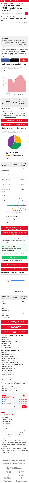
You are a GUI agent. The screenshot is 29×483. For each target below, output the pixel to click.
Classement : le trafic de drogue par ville (14, 331)
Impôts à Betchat (7, 370)
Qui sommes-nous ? (6, 460)
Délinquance (13, 3)
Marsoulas (4, 18)
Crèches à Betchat (7, 372)
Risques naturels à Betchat (9, 356)
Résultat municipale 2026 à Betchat (11, 385)
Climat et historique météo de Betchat (12, 364)
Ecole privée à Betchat (8, 374)
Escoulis (9, 17)
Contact (6, 462)
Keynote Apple (6, 425)
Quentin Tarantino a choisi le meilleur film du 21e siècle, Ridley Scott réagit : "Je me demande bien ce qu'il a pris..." (15, 450)
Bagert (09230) (6, 339)
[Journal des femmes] (8, 472)
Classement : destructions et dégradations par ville (14, 228)
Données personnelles (6, 463)
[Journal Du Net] (8, 475)
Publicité (25, 460)
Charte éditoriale (19, 460)
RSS (17, 462)
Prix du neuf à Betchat (8, 378)
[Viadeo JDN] (21, 478)
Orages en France (7, 419)
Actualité (6, 3)
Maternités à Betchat (7, 376)
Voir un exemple (22, 399)
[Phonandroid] (21, 481)
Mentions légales (5, 465)
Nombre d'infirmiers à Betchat (10, 358)
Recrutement (22, 462)
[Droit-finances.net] (21, 475)
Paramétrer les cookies (17, 463)
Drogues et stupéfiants (21, 44)
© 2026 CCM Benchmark (22, 465)
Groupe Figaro (13, 465)
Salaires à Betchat (7, 366)
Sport (4, 401)
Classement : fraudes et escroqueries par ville (14, 233)
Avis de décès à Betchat (8, 354)
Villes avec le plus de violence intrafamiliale (14, 327)
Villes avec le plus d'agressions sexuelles (14, 322)
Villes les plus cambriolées (14, 264)
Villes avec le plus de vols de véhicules (14, 269)
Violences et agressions (21, 42)
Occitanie (20, 3)
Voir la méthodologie (10, 117)
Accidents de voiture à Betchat (10, 362)
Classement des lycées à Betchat (11, 360)
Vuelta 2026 (5, 427)
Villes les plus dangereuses (14, 120)
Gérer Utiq (25, 463)
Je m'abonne (13, 257)
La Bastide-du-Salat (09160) (9, 341)
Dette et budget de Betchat (9, 368)
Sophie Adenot (6, 421)
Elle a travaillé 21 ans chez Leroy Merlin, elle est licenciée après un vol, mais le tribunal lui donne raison (15, 436)
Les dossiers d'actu (8, 403)
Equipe (13, 460)
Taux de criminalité (7, 40)
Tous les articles (12, 462)
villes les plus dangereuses (17, 55)
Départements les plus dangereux (14, 124)
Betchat (4, 352)
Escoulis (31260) (6, 337)
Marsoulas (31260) (7, 343)
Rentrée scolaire (6, 423)
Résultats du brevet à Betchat (10, 389)
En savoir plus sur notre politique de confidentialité (12, 260)
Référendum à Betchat (8, 380)
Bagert (14, 17)
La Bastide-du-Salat (23, 17)
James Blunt (5, 417)
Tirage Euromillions (7, 429)
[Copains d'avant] (8, 478)
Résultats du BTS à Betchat (9, 391)
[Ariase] (8, 481)
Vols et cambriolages (20, 40)
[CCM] (21, 472)
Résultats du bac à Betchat (9, 387)
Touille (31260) (6, 345)
